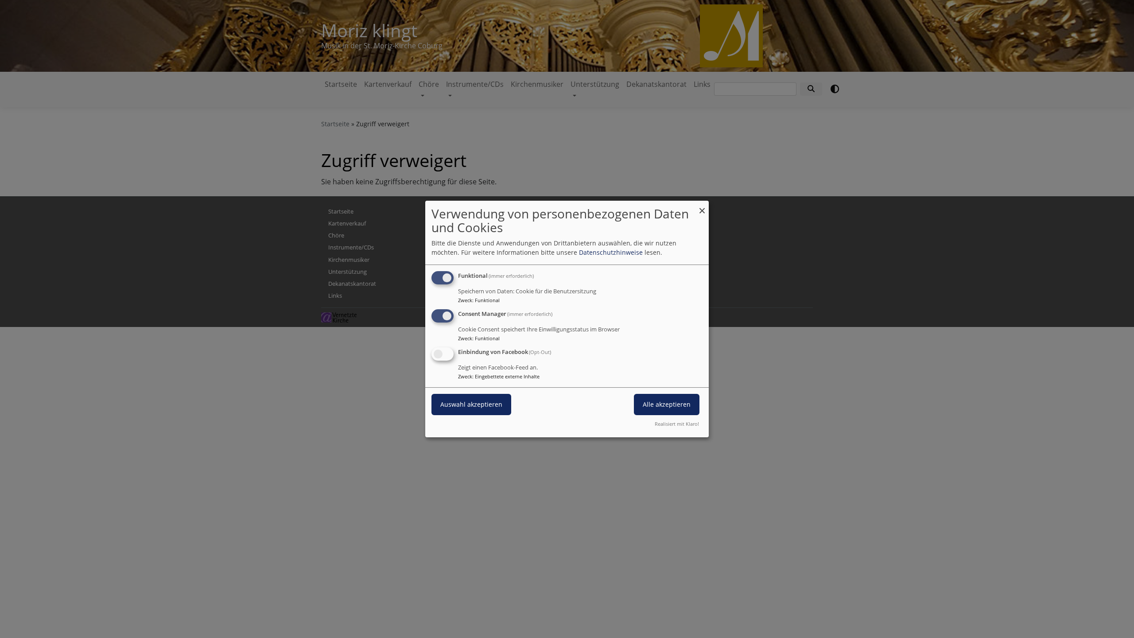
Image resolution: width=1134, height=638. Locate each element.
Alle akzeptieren (667, 404)
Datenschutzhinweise (611, 252)
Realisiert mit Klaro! (677, 423)
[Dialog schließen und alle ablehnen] (702, 206)
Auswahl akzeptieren (471, 404)
